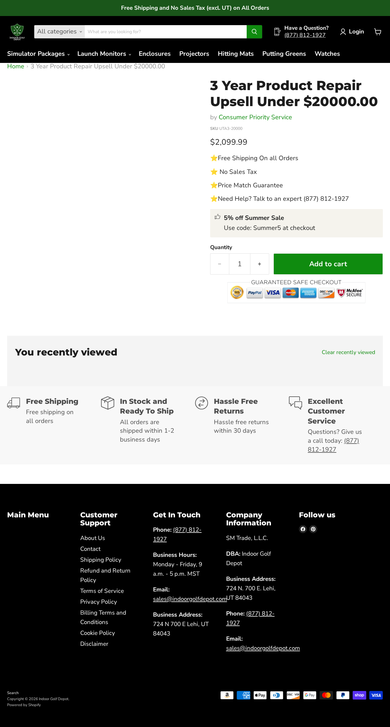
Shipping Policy (100, 560)
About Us (92, 538)
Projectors (194, 53)
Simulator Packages (37, 53)
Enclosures (155, 53)
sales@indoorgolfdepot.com (190, 599)
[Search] (254, 31)
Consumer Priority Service (255, 117)
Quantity (221, 247)
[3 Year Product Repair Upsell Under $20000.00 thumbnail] (42, 92)
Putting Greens (284, 53)
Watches (327, 53)
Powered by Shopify (24, 705)
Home (15, 66)
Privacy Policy (98, 602)
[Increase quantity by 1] (259, 264)
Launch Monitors (102, 53)
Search (13, 693)
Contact (90, 549)
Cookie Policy (97, 633)
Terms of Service (102, 591)
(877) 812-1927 (305, 35)
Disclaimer (94, 644)
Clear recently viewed (348, 352)
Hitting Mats (236, 53)
